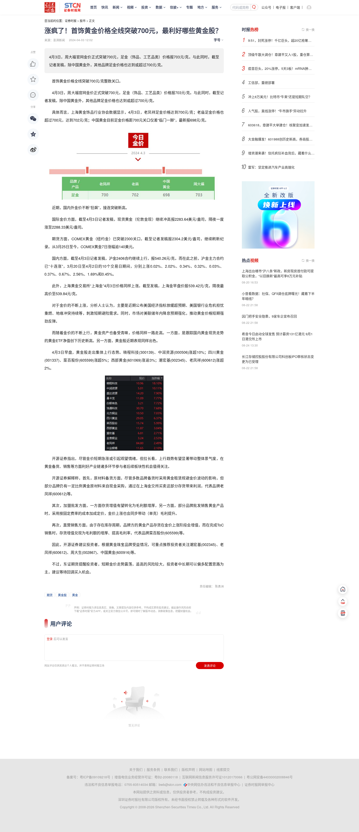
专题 (189, 7)
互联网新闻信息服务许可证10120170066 (212, 777)
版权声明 (188, 769)
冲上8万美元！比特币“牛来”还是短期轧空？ (280, 96)
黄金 (75, 595)
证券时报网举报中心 (259, 784)
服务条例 (153, 769)
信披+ (174, 7)
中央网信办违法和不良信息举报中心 (213, 784)
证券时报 (70, 20)
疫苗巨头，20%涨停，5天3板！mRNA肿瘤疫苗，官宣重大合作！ (281, 68)
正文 (92, 20)
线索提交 (223, 769)
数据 (159, 7)
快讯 (104, 7)
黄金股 (62, 595)
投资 (144, 7)
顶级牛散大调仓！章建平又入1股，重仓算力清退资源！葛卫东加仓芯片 (281, 54)
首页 (93, 7)
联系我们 (170, 769)
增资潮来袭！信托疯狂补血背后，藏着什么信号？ (281, 153)
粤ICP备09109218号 (95, 777)
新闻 (116, 7)
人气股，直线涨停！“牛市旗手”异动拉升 (277, 110)
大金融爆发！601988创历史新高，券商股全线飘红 (281, 139)
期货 (50, 595)
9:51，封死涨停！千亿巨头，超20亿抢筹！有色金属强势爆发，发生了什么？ (281, 40)
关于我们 (136, 769)
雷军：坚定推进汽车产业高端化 (271, 167)
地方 (200, 7)
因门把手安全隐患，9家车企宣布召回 (269, 316)
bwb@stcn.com (170, 784)
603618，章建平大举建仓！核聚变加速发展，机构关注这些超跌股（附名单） (281, 125)
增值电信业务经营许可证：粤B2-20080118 (146, 777)
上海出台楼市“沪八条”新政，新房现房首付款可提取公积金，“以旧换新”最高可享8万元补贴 (278, 273)
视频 (130, 7)
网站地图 (205, 769)
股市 (83, 20)
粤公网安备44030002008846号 (270, 777)
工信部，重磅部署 (261, 82)
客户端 (295, 7)
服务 (215, 7)
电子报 (281, 7)
